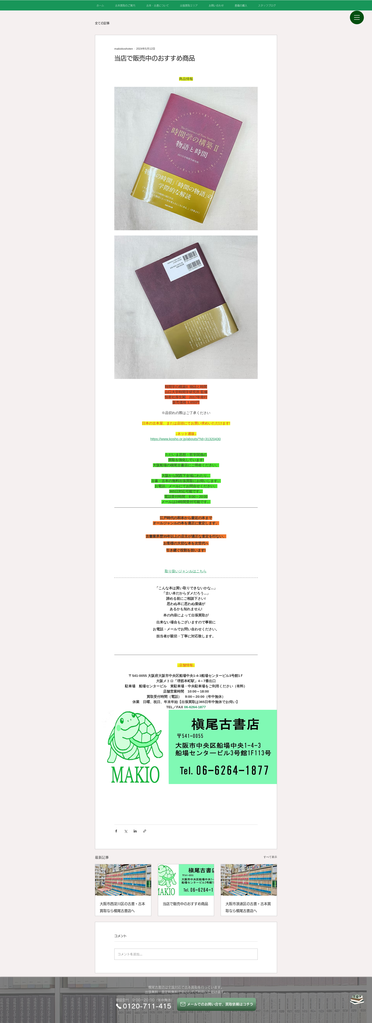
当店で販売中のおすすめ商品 (185, 904)
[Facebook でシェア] (116, 831)
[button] (357, 17)
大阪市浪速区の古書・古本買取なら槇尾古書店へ (248, 907)
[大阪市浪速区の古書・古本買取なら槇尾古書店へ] (249, 880)
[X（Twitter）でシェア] (125, 831)
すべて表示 (270, 856)
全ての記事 (102, 23)
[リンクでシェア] (144, 831)
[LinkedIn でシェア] (135, 831)
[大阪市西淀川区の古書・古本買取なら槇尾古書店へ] (123, 880)
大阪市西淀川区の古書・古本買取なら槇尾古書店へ (122, 907)
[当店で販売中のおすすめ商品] (186, 880)
